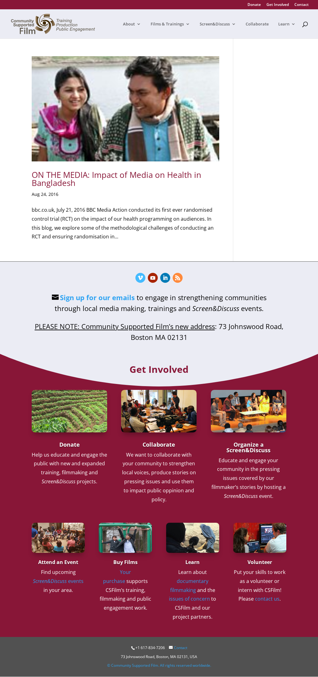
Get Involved (277, 5)
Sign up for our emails (97, 297)
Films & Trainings (167, 24)
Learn (283, 24)
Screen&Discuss (215, 24)
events (58, 581)
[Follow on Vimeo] (140, 278)
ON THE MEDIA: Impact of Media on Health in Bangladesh (116, 178)
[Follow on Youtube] (153, 278)
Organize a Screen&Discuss (248, 447)
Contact (301, 5)
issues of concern (189, 598)
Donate (254, 5)
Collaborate (257, 24)
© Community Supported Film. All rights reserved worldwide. (159, 665)
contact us (267, 598)
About (129, 24)
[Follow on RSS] (178, 278)
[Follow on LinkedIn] (165, 278)
